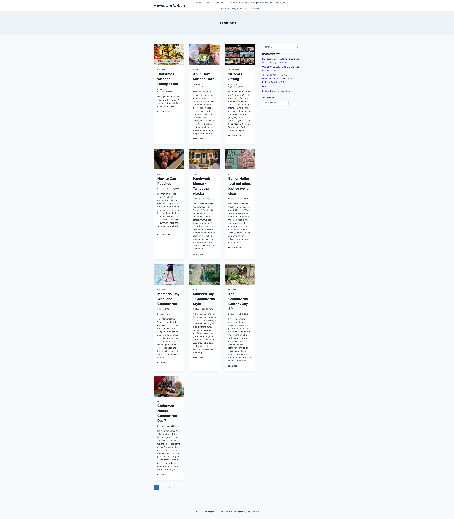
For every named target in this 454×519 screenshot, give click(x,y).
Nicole (162, 89)
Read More (163, 112)
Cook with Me (221, 3)
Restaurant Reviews (239, 3)
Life (229, 174)
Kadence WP (253, 512)
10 (179, 487)
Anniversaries (234, 70)
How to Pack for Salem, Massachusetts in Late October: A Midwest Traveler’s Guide (278, 78)
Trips (195, 174)
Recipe (195, 70)
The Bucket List (256, 8)
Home (199, 3)
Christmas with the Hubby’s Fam (167, 79)
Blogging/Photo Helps (261, 3)
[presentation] (169, 54)
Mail (264, 86)
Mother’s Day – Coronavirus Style (204, 299)
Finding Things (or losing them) (277, 91)
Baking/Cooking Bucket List (234, 8)
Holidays (161, 70)
